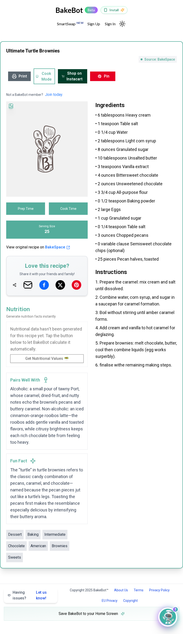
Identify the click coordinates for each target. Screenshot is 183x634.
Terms (138, 590)
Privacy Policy (159, 590)
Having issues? (30, 595)
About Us (121, 590)
